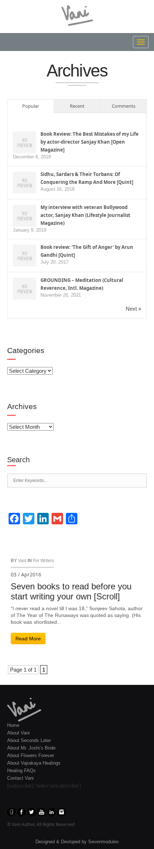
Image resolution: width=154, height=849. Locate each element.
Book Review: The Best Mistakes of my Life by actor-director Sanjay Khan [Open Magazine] (89, 142)
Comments (123, 106)
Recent (77, 106)
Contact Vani (20, 778)
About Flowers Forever (30, 755)
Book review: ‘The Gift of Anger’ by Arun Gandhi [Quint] (86, 251)
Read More (28, 638)
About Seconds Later (29, 740)
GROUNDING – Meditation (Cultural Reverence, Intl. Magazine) (81, 284)
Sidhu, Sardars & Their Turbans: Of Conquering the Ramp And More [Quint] (86, 178)
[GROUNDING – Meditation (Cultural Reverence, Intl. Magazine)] (24, 289)
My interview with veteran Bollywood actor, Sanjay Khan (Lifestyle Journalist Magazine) (85, 215)
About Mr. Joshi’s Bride (31, 748)
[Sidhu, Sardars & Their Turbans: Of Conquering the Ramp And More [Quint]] (24, 183)
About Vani (18, 733)
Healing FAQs (21, 770)
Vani (22, 560)
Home (13, 725)
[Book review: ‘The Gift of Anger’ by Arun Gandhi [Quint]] (24, 256)
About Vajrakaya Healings (34, 763)
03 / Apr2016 (26, 574)
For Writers (43, 560)
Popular (30, 106)
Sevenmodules (103, 841)
